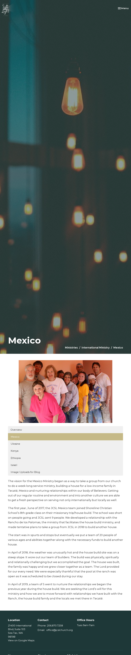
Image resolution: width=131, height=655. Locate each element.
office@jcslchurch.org (59, 630)
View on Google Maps (21, 640)
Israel (14, 465)
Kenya (14, 450)
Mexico (15, 436)
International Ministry (96, 347)
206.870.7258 (55, 625)
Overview (16, 429)
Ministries (71, 347)
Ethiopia (16, 458)
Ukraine (15, 443)
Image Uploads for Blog (25, 472)
